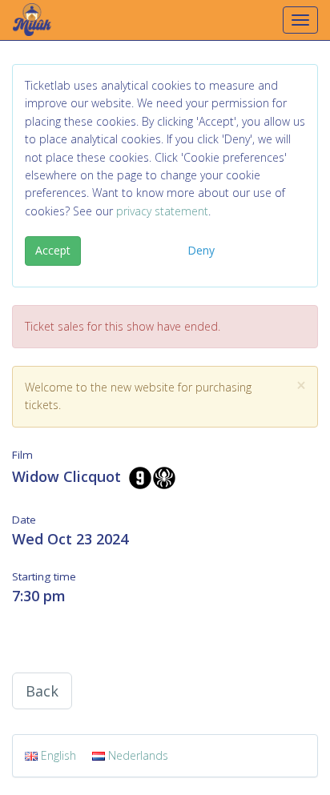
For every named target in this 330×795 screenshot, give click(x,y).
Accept (52, 250)
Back (42, 691)
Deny (201, 250)
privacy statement (162, 211)
